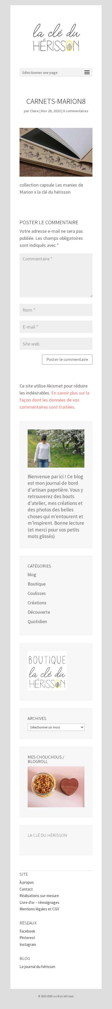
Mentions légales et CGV (39, 908)
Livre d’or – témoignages (39, 902)
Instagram (28, 944)
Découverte (39, 612)
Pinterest (27, 937)
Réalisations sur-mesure (39, 895)
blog (32, 574)
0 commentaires (75, 111)
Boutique (37, 584)
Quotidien (37, 621)
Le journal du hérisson (37, 966)
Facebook (27, 931)
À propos (27, 882)
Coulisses (37, 593)
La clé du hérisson (47, 835)
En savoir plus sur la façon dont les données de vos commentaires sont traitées (54, 400)
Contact (26, 889)
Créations (37, 603)
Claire (34, 111)
